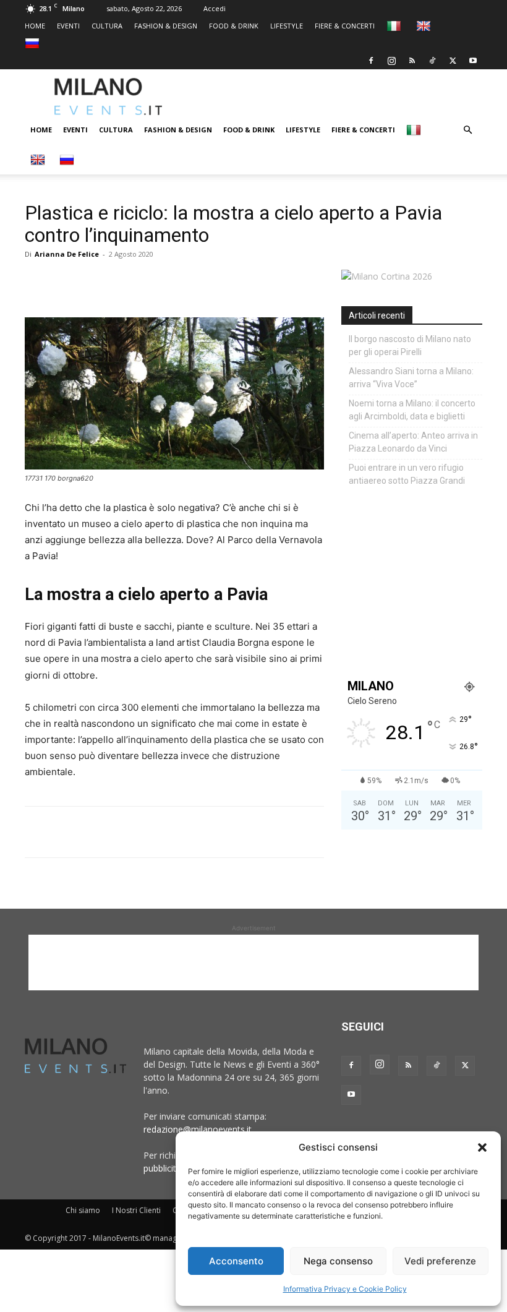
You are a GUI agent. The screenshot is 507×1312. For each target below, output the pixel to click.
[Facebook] (371, 60)
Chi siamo (83, 1210)
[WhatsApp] (94, 282)
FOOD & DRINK (233, 25)
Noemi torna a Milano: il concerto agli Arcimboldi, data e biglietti (412, 409)
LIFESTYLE (286, 25)
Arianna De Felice (67, 254)
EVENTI (68, 25)
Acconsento (236, 1261)
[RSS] (412, 60)
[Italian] (395, 25)
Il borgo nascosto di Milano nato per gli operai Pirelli (410, 345)
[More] (180, 282)
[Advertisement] (349, 96)
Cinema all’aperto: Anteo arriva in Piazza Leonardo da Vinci (413, 442)
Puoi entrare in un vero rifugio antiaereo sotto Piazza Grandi (407, 474)
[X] (452, 60)
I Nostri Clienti (136, 1210)
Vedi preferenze (440, 1261)
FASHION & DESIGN (165, 25)
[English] (425, 25)
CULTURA (107, 25)
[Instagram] (391, 60)
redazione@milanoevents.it (197, 1129)
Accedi (214, 8)
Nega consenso (338, 1261)
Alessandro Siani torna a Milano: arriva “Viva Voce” (411, 377)
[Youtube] (473, 60)
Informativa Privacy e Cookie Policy (345, 1288)
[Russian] (34, 43)
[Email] (150, 282)
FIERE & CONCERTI (345, 25)
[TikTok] (432, 60)
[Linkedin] (122, 282)
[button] (482, 1147)
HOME (35, 25)
